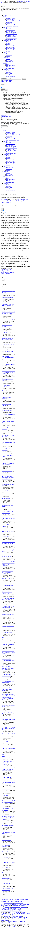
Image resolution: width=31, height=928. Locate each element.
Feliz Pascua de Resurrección (8, 442)
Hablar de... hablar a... (7, 471)
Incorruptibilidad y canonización (6, 846)
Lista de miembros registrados (7, 272)
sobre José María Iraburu (7, 297)
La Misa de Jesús (6, 332)
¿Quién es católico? (6, 883)
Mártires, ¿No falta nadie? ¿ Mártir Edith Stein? (8, 304)
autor (2, 214)
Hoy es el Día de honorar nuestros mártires (8, 770)
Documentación (7, 40)
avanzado (13, 205)
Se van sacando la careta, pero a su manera (7, 512)
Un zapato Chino (6, 789)
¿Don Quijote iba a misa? (8, 626)
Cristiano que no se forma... (8, 585)
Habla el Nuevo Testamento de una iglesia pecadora (8, 436)
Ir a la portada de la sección (7, 271)
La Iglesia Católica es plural (8, 414)
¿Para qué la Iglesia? (6, 777)
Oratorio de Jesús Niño (11, 34)
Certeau (4, 390)
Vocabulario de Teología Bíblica (13, 20)
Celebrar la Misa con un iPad (8, 782)
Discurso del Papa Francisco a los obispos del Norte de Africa (8, 729)
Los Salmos (9, 22)
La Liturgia (8, 28)
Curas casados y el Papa (7, 536)
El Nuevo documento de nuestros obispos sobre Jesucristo (7, 572)
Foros (7, 64)
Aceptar (24, 2)
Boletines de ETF (10, 61)
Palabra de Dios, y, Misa (7, 851)
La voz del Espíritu (21, 199)
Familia (5, 199)
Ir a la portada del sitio (6, 269)
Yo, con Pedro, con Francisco (9, 741)
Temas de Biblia (13, 201)
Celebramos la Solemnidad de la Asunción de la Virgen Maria (8, 652)
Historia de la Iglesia (6, 840)
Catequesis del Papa (10, 45)
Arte (4, 52)
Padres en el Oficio (10, 49)
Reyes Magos (5, 857)
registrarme (3, 115)
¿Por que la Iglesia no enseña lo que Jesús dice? (8, 607)
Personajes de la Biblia (11, 24)
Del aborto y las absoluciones (8, 637)
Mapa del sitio (9, 73)
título (2, 210)
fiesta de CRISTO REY (7, 351)
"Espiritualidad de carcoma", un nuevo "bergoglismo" (8, 312)
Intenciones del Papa (11, 39)
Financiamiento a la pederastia (6, 398)
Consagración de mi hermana (8, 490)
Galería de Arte (9, 53)
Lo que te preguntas (10, 65)
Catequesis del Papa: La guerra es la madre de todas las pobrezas (8, 668)
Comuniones (5, 795)
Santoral (8, 43)
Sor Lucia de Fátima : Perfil (8, 734)
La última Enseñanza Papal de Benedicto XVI (8, 599)
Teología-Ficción (6, 878)
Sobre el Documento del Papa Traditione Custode (7, 338)
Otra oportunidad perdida (8, 862)
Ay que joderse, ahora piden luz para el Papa (8, 291)
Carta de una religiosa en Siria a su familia (7, 889)
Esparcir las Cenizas (6, 556)
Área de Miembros (10, 76)
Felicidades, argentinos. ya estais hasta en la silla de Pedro (8, 818)
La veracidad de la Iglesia (8, 344)
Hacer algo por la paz (7, 632)
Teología (20, 201)
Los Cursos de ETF (10, 47)
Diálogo (5, 63)
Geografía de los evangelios (12, 26)
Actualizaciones (10, 74)
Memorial (8, 72)
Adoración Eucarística (11, 36)
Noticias (8, 59)
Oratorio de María (10, 35)
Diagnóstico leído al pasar (8, 614)
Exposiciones (9, 55)
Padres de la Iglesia (10, 48)
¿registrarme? (9, 81)
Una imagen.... (9, 60)
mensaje (2, 212)
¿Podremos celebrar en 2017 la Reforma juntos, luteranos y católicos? (8, 763)
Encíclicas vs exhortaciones (8, 748)
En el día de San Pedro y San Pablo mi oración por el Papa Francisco (8, 372)
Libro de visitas (9, 67)
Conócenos (8, 70)
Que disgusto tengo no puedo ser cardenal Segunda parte (8, 542)
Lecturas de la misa (10, 30)
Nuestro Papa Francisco (7, 825)
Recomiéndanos (10, 68)
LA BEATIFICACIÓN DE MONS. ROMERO (8, 675)
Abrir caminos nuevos (7, 873)
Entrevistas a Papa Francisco (8, 518)
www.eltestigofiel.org (20, 924)
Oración (5, 27)
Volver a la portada (7, 15)
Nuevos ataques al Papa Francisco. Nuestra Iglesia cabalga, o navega (8, 463)
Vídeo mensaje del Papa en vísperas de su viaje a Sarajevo (8, 689)
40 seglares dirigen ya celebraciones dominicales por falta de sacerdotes (8, 478)
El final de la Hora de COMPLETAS (7, 592)
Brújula (8, 51)
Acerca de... (6, 69)
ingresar (2, 81)
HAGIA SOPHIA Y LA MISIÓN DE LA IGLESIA (8, 357)
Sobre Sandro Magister (7, 578)
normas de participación (6, 273)
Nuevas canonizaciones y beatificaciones (8, 682)
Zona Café (8, 202)
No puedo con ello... (6, 498)
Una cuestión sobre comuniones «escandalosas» (8, 659)
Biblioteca (8, 44)
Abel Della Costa (13, 926)
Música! (8, 56)
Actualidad (5, 57)
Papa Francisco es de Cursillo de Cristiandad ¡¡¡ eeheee (9, 801)
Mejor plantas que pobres (8, 531)
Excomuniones (5, 620)
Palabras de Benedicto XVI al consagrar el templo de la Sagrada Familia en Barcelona (8, 563)
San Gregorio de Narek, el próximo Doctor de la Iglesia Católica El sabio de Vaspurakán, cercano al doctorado (8, 697)
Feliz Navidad (5, 867)
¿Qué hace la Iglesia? (7, 713)
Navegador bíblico (10, 18)
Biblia (4, 16)
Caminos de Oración (11, 32)
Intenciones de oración (11, 38)
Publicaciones (9, 41)
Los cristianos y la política (8, 319)
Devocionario (9, 31)
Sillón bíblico (9, 23)
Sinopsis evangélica (10, 19)
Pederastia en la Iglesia (7, 410)
